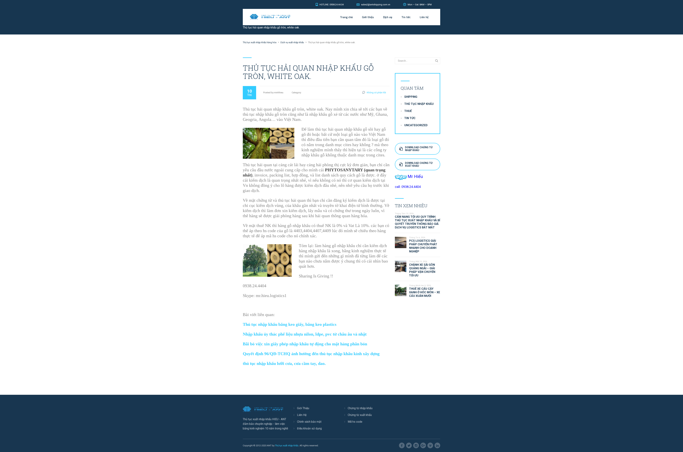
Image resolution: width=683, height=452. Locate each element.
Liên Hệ (301, 415)
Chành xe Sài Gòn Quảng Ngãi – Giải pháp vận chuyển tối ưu (422, 270)
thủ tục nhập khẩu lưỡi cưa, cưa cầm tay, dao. (284, 363)
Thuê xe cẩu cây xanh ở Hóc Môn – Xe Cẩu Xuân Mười (424, 292)
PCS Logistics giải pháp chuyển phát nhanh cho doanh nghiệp (423, 246)
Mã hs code (355, 421)
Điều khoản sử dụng (309, 428)
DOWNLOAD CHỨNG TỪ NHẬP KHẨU (419, 149)
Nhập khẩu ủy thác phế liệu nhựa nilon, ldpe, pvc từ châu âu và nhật (305, 334)
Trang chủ (346, 17)
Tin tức (406, 17)
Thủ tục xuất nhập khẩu (286, 445)
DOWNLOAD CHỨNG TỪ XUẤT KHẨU (419, 164)
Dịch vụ (387, 17)
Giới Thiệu (303, 408)
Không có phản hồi (376, 92)
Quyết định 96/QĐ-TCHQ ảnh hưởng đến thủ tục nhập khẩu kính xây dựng (311, 353)
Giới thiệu (368, 17)
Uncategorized (416, 125)
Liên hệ (424, 17)
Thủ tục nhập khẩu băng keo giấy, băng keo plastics (289, 324)
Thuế (408, 111)
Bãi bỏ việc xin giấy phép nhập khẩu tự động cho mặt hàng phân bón (305, 344)
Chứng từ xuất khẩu (360, 415)
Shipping (410, 96)
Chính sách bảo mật (309, 421)
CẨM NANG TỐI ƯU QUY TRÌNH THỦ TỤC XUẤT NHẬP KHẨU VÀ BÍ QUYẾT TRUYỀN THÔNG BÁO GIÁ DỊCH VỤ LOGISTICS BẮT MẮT (417, 222)
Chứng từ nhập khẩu (360, 408)
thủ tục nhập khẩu (419, 104)
